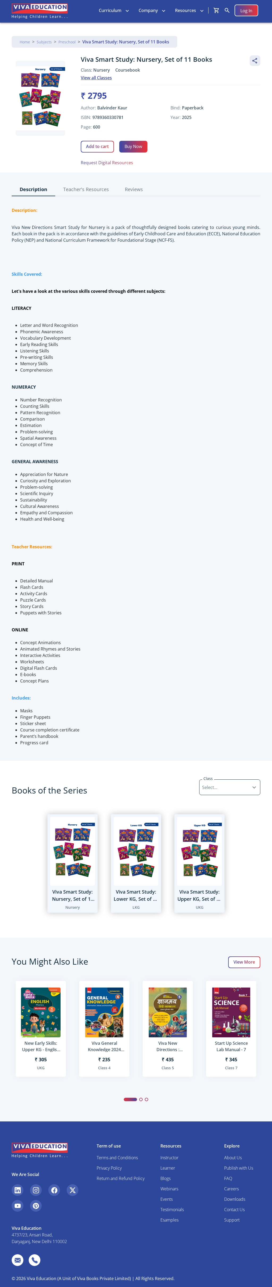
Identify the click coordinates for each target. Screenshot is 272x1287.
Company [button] (148, 10)
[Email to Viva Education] (17, 1260)
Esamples (169, 1220)
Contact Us (234, 1209)
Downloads (234, 1199)
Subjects (44, 41)
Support (232, 1220)
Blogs (165, 1178)
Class (208, 778)
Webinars (169, 1189)
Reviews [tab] (134, 189)
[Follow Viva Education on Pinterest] (36, 1206)
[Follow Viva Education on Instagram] (36, 1190)
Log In (246, 11)
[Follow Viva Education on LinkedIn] (17, 1190)
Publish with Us (238, 1168)
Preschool (67, 41)
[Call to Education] (34, 1260)
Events (166, 1199)
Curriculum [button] (110, 10)
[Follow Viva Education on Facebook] (54, 1190)
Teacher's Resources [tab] (86, 189)
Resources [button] (185, 10)
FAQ (228, 1178)
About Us (233, 1158)
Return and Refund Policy (120, 1178)
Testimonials (172, 1209)
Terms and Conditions (117, 1158)
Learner (167, 1168)
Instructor (169, 1158)
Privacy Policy (109, 1168)
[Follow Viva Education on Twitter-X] (72, 1190)
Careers (231, 1189)
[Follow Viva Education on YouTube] (17, 1206)
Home (25, 41)
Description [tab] (33, 189)
